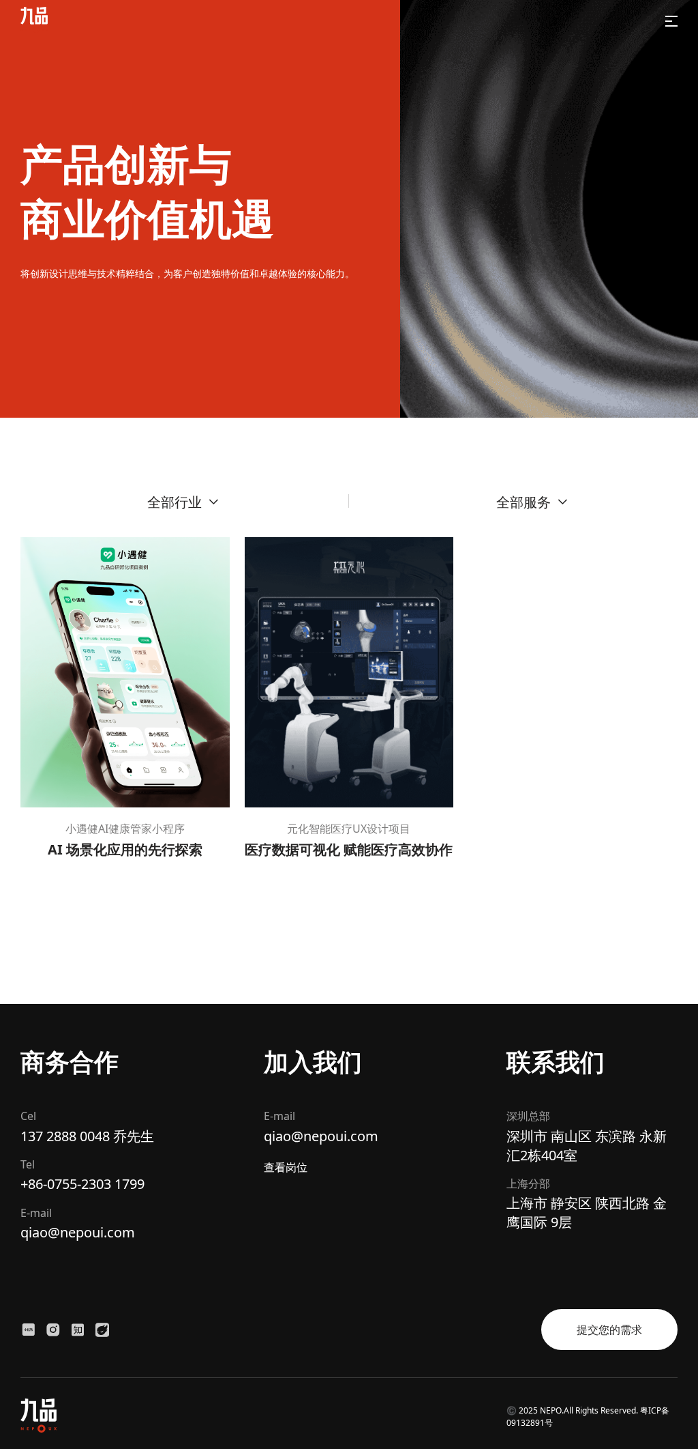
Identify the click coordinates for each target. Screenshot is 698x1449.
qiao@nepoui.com (77, 1232)
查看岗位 (285, 1167)
